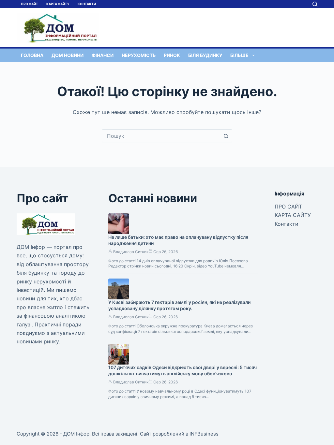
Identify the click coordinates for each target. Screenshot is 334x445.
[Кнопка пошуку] (226, 136)
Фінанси (103, 55)
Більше (239, 55)
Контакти (87, 4)
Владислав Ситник (130, 251)
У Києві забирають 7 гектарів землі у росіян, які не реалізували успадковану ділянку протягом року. (179, 305)
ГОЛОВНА (32, 55)
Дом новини (68, 55)
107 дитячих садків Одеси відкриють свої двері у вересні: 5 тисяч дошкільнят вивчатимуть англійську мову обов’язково (182, 370)
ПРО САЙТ (29, 4)
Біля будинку (205, 55)
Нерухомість (139, 55)
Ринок (172, 55)
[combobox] (161, 135)
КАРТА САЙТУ (57, 4)
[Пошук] (314, 4)
